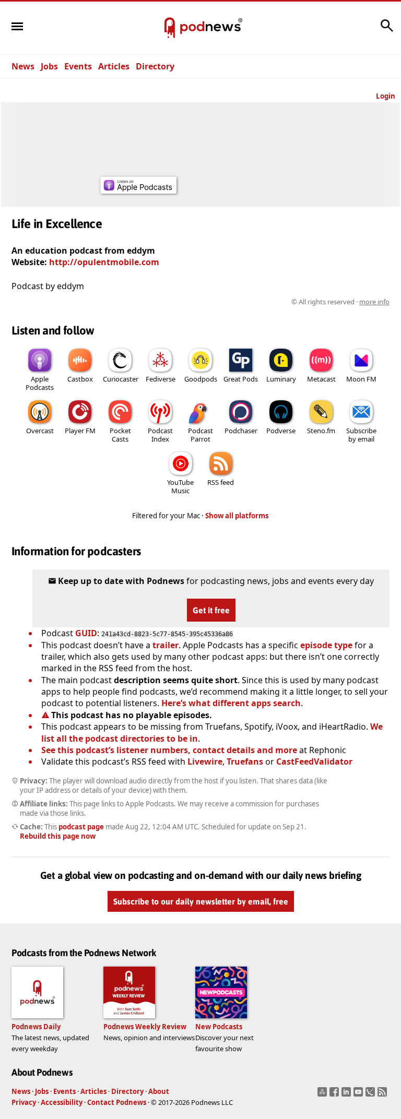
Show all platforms (237, 515)
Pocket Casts (120, 435)
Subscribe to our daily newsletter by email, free (200, 901)
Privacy (23, 1102)
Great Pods (240, 379)
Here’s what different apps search (231, 703)
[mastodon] (323, 1095)
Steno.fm (321, 430)
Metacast (321, 379)
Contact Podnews (116, 1102)
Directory (155, 66)
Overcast (40, 430)
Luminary (281, 379)
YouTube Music (180, 486)
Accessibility (61, 1102)
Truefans (245, 761)
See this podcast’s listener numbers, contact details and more (169, 750)
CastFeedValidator (314, 761)
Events (78, 66)
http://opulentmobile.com (104, 262)
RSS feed (220, 482)
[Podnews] (169, 28)
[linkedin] (347, 1095)
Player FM (80, 430)
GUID (86, 633)
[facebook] (335, 1095)
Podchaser (241, 430)
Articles (113, 66)
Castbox (80, 379)
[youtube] (359, 1095)
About (158, 1091)
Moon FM (361, 379)
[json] (371, 1095)
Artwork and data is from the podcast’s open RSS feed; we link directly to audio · (224, 301)
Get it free (211, 610)
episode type (326, 645)
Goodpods (200, 379)
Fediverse (160, 379)
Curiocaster (120, 379)
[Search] (387, 31)
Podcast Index (160, 435)
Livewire (204, 761)
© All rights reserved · (340, 301)
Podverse (281, 430)
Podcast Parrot (200, 435)
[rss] (384, 1095)
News (22, 66)
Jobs (49, 66)
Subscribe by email (361, 435)
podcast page (81, 826)
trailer (165, 645)
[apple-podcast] (138, 190)
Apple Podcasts (40, 383)
